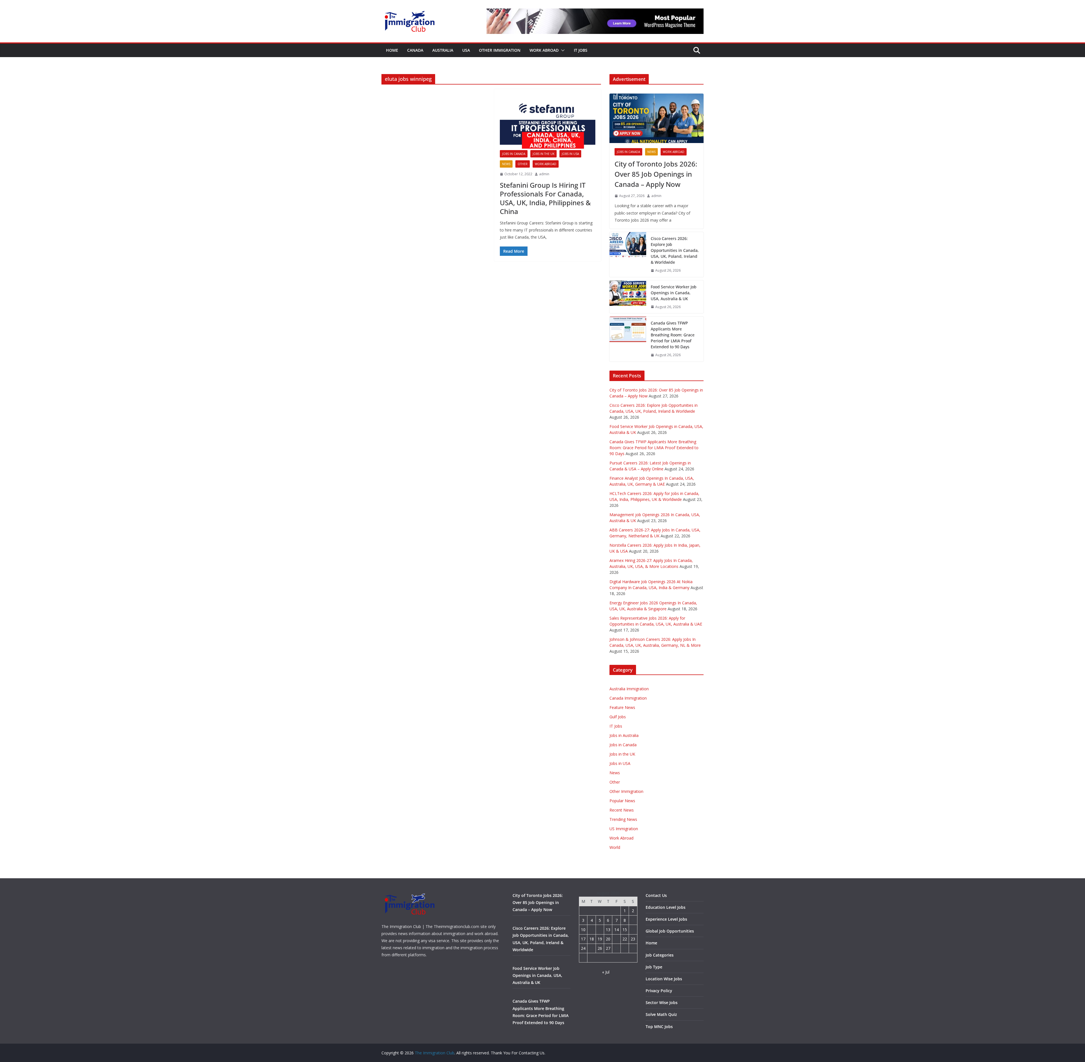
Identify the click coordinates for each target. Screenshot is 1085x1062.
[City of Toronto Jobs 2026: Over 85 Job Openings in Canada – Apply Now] (656, 118)
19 (600, 939)
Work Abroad (544, 50)
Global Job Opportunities (670, 931)
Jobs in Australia (624, 735)
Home (392, 50)
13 (608, 929)
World (614, 847)
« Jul (605, 972)
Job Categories (660, 955)
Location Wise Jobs (664, 978)
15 (624, 929)
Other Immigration (499, 50)
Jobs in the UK (543, 154)
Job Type (654, 967)
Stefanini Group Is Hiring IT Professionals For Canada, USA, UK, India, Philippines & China (545, 198)
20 (608, 939)
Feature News (622, 707)
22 (624, 939)
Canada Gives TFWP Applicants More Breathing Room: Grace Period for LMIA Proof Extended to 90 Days (673, 334)
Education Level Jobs (665, 907)
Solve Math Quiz (661, 1014)
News (506, 164)
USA (466, 50)
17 (583, 939)
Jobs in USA (570, 154)
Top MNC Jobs (659, 1026)
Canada (415, 50)
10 (583, 929)
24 (583, 948)
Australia (442, 50)
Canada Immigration (628, 698)
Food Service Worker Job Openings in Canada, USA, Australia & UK (673, 292)
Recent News (621, 810)
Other (523, 164)
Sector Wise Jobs (662, 1002)
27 (608, 948)
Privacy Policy (659, 990)
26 (600, 948)
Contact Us (656, 895)
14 (616, 929)
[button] (562, 50)
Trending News (623, 819)
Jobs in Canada (513, 154)
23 (633, 939)
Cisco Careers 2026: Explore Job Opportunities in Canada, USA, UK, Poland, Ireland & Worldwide (675, 250)
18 (591, 939)
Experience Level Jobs (666, 919)
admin (544, 174)
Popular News (622, 800)
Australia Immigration (629, 688)
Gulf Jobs (617, 716)
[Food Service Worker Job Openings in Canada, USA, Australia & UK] (627, 296)
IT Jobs (580, 50)
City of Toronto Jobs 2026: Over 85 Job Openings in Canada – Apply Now (656, 174)
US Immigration (623, 828)
